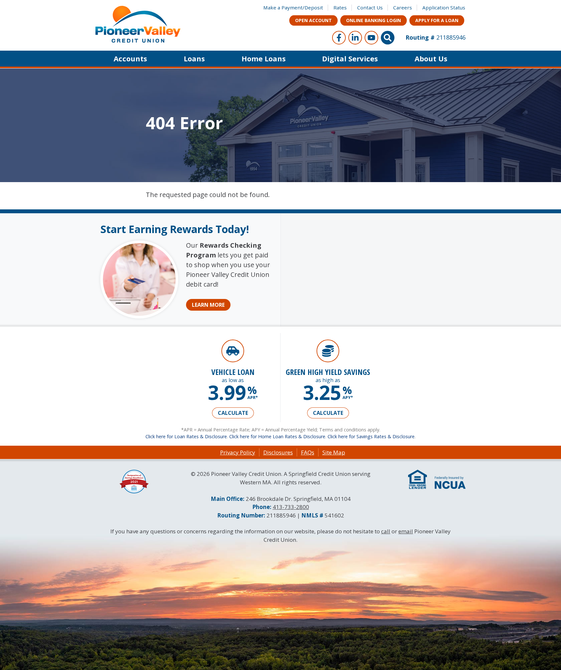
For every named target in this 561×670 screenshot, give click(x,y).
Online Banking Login (373, 20)
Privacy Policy (237, 452)
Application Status (443, 7)
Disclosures (278, 452)
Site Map (333, 452)
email (405, 531)
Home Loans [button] (264, 58)
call (385, 531)
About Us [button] (431, 58)
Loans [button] (194, 58)
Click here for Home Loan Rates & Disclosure (277, 436)
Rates (340, 7)
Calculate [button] (233, 412)
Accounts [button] (130, 58)
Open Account (313, 20)
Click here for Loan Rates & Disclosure (186, 436)
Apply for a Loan (436, 20)
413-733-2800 (291, 507)
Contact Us (370, 7)
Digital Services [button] (350, 58)
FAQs (307, 452)
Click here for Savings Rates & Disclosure (371, 436)
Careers (402, 7)
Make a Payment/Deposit (293, 7)
